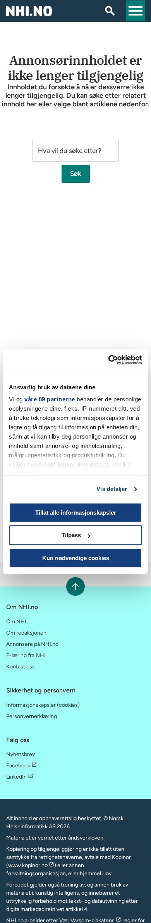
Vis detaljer (111, 489)
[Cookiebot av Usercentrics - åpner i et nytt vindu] (108, 360)
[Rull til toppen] (75, 586)
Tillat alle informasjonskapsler (75, 512)
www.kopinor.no (28, 865)
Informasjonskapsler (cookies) (43, 705)
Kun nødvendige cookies (75, 558)
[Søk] (110, 11)
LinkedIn (16, 777)
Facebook (18, 765)
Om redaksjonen (26, 633)
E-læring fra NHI (26, 655)
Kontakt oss (20, 666)
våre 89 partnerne (49, 399)
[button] (135, 10)
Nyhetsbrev (20, 754)
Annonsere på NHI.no (32, 644)
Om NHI (16, 621)
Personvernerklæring (31, 716)
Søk (75, 173)
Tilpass (71, 535)
